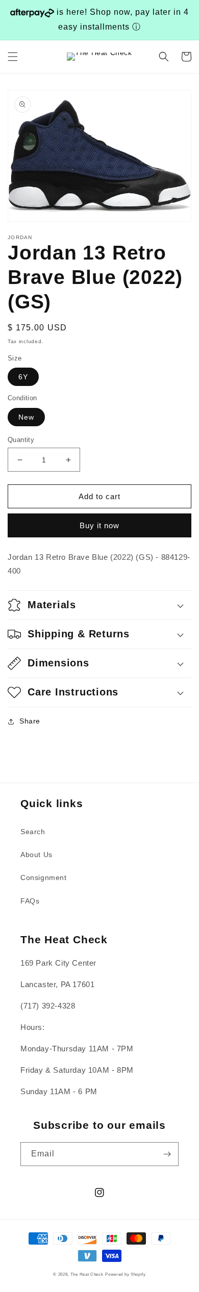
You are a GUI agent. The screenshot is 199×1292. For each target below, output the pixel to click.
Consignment (43, 877)
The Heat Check (87, 1274)
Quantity (21, 440)
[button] (13, 56)
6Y (23, 377)
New (26, 417)
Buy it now (99, 525)
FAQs (29, 901)
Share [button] (29, 721)
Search (32, 832)
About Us (36, 854)
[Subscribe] (167, 1154)
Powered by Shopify (125, 1274)
